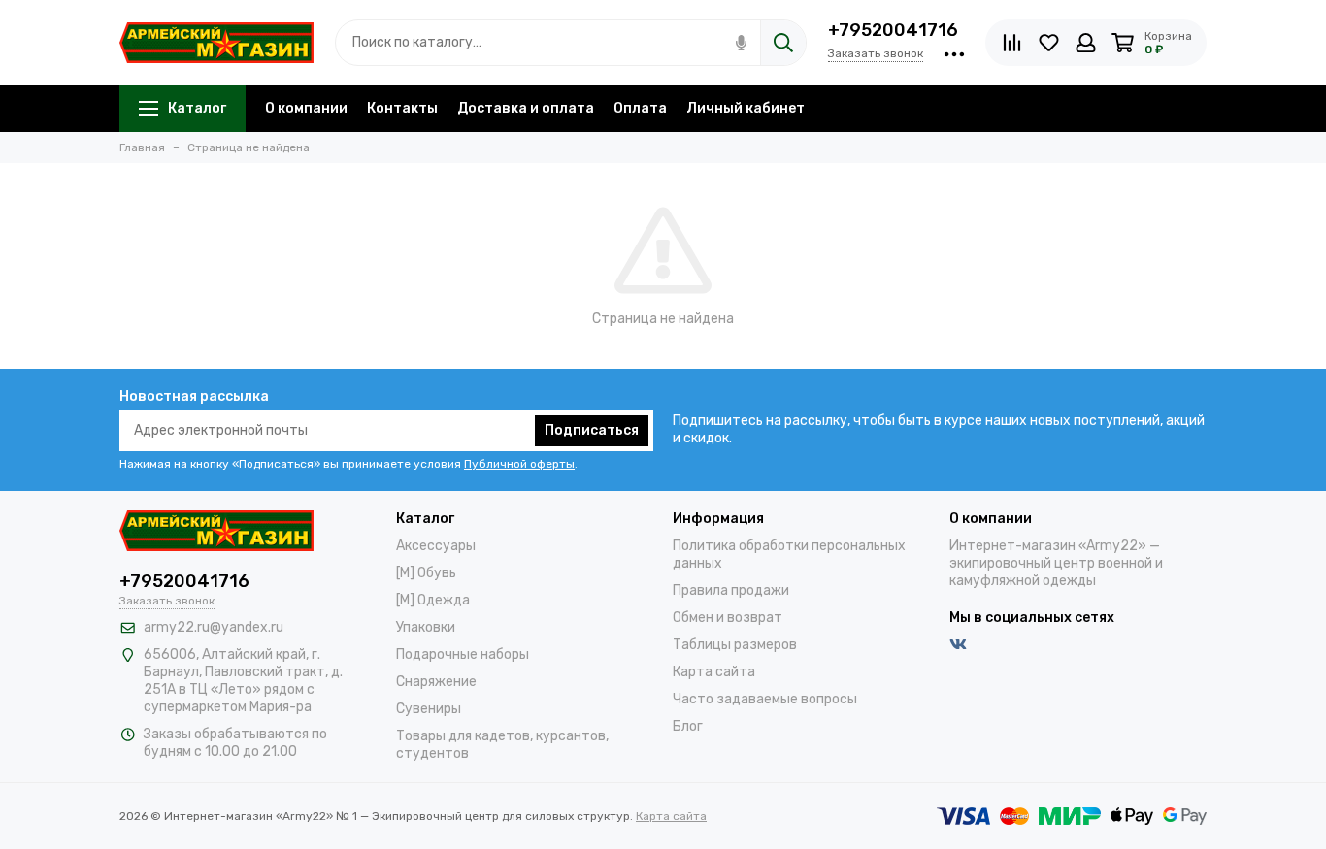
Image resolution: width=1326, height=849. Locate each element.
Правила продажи (731, 590)
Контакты (402, 108)
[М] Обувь (426, 573)
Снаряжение (436, 681)
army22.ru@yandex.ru (213, 627)
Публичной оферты (519, 464)
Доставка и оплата (525, 108)
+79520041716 (893, 30)
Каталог (197, 108)
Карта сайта (714, 672)
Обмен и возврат (727, 617)
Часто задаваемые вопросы (765, 699)
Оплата (640, 108)
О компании (306, 108)
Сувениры (428, 709)
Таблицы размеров (735, 645)
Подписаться (592, 430)
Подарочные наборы (462, 654)
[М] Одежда (433, 600)
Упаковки (425, 627)
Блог (688, 726)
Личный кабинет (745, 108)
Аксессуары (436, 546)
